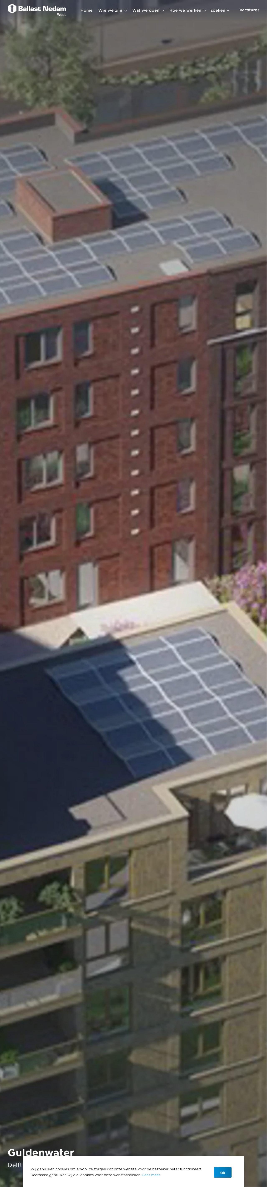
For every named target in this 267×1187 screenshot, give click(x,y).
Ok (222, 1173)
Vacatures (249, 10)
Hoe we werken (185, 10)
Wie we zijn (110, 10)
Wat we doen (145, 10)
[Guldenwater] (37, 10)
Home (87, 10)
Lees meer (151, 1175)
